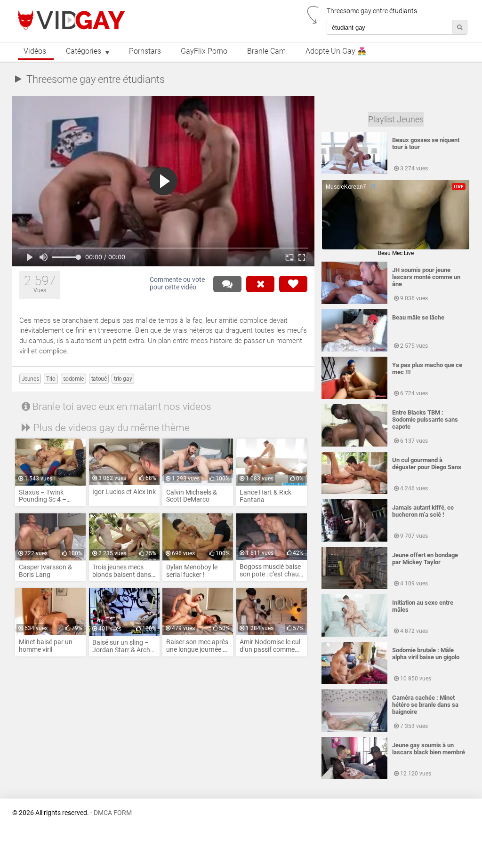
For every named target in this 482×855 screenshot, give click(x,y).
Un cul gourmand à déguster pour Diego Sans (426, 463)
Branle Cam (266, 51)
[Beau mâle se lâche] (354, 349)
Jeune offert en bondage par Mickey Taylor (425, 558)
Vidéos (35, 51)
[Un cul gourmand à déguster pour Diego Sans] (354, 492)
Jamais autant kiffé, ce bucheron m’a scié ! (423, 511)
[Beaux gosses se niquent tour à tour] (354, 172)
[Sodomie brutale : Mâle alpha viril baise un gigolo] (354, 682)
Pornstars (145, 51)
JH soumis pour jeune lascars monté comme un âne (426, 277)
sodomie (73, 379)
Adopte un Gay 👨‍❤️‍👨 (335, 51)
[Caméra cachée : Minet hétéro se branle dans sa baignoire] (354, 730)
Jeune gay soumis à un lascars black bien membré (428, 749)
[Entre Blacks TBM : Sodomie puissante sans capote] (354, 444)
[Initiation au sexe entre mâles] (354, 634)
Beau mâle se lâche (418, 317)
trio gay (123, 379)
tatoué (99, 379)
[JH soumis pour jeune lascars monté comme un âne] (354, 302)
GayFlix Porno (204, 51)
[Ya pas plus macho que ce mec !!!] (354, 397)
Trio (50, 379)
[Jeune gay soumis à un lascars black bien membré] (354, 777)
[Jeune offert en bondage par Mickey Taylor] (354, 587)
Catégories (83, 51)
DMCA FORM (113, 813)
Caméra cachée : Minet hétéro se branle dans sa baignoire (425, 704)
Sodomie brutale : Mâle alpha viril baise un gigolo (425, 654)
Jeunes (30, 379)
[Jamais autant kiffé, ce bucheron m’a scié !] (354, 539)
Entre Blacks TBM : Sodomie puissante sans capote (425, 419)
